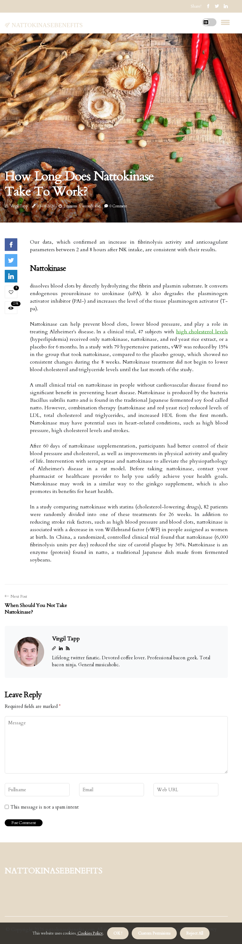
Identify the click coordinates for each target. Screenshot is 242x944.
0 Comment (118, 206)
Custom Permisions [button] (154, 933)
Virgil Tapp (19, 206)
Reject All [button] (194, 933)
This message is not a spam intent (44, 807)
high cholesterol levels (202, 331)
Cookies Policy (90, 933)
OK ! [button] (117, 933)
